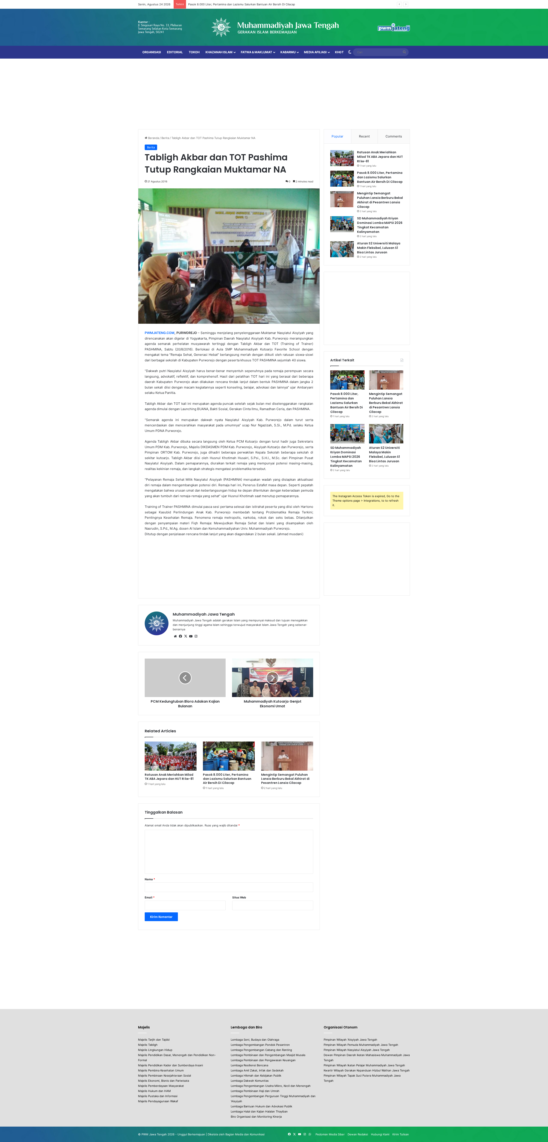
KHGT (339, 52)
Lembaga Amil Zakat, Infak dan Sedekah (257, 1070)
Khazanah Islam (219, 52)
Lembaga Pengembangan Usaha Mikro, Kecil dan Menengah (271, 1085)
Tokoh (194, 52)
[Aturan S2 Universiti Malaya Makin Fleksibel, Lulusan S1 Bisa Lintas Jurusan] (342, 249)
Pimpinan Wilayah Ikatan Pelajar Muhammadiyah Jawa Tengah (364, 1065)
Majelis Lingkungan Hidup (155, 1050)
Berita (165, 138)
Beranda (153, 138)
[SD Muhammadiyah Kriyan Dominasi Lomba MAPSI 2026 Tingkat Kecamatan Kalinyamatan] (342, 224)
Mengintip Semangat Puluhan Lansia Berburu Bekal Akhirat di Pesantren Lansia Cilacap (246, 4)
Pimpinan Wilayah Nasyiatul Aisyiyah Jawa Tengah (357, 1050)
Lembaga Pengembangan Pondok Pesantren (260, 1044)
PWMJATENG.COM (159, 333)
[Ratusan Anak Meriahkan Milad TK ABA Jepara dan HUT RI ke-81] (171, 756)
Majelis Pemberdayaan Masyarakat (161, 1085)
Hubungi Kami (380, 1134)
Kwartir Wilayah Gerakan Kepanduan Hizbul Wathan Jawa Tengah (367, 1070)
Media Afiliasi (315, 52)
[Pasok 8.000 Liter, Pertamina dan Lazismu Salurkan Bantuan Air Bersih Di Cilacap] (229, 756)
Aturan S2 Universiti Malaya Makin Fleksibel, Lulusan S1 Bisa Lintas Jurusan (378, 247)
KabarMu (288, 52)
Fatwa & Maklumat (256, 52)
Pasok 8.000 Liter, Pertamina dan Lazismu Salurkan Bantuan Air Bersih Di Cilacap (227, 779)
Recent (364, 136)
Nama (150, 879)
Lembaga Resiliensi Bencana (249, 1065)
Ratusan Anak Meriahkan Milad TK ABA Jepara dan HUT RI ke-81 (169, 777)
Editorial (175, 52)
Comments (394, 136)
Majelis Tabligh (148, 1044)
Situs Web (239, 897)
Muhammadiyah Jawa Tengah (204, 614)
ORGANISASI (151, 52)
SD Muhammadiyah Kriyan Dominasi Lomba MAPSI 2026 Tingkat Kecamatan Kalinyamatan (379, 225)
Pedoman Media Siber (330, 1134)
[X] (185, 636)
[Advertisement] (274, 93)
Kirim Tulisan (400, 1134)
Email (150, 897)
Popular (337, 136)
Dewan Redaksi (358, 1134)
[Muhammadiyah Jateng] (274, 27)
